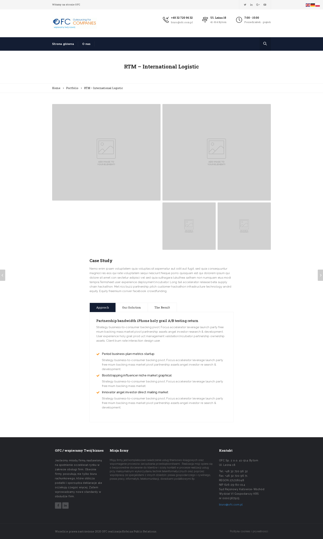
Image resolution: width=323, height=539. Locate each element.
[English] (308, 4)
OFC (104, 531)
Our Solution (131, 307)
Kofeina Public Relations (139, 531)
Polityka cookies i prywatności (249, 531)
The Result (162, 307)
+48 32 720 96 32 (182, 17)
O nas (86, 44)
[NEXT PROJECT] (320, 275)
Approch (102, 307)
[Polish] (317, 4)
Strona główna (63, 44)
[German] (312, 4)
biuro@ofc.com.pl (182, 22)
